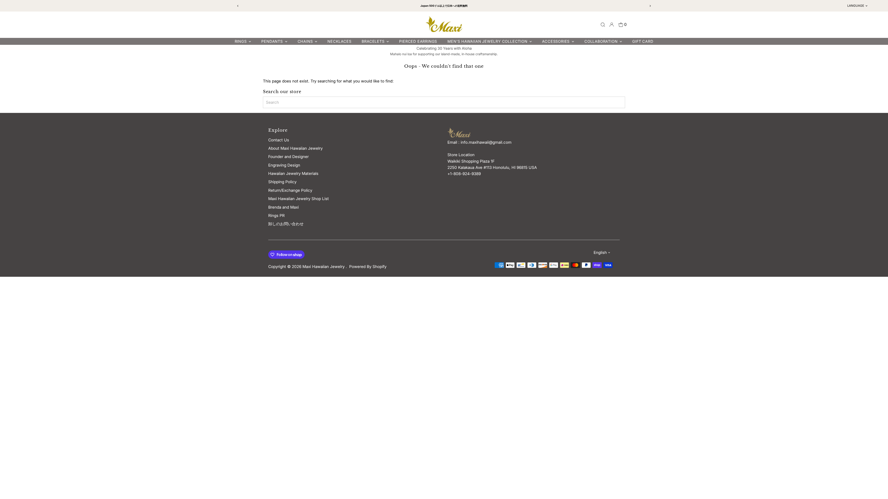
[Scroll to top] (878, 486)
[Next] (650, 6)
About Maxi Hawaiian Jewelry (295, 148)
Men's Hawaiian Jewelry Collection (487, 41)
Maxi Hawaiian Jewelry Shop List (298, 198)
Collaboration (601, 41)
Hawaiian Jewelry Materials (293, 173)
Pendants (272, 41)
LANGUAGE (855, 5)
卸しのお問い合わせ (286, 224)
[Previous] (238, 6)
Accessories (556, 41)
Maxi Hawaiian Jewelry (324, 266)
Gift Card (642, 41)
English (600, 252)
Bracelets (373, 41)
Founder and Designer (288, 156)
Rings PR (276, 215)
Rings (241, 41)
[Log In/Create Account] (612, 25)
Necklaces (339, 41)
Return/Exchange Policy (290, 190)
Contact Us (278, 140)
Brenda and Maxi (283, 207)
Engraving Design (284, 165)
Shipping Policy (282, 182)
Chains (306, 41)
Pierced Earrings (418, 41)
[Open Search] (603, 25)
